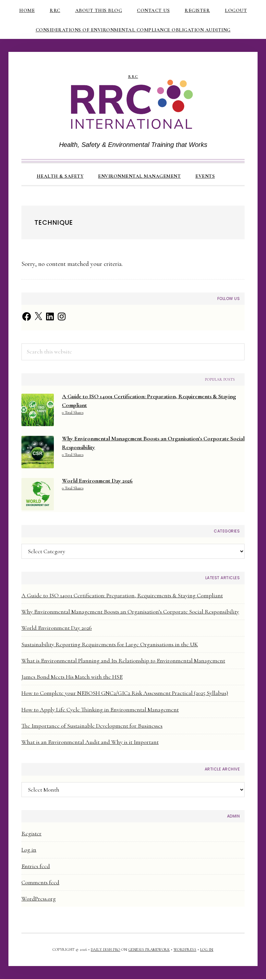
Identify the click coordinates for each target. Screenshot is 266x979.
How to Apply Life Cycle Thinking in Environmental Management (100, 709)
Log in (28, 849)
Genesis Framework (149, 949)
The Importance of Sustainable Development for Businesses (92, 725)
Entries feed (35, 866)
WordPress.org (38, 898)
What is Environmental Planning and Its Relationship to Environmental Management (123, 660)
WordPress (185, 949)
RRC (133, 77)
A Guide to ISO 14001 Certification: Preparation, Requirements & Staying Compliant (122, 595)
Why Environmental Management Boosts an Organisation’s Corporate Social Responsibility (130, 611)
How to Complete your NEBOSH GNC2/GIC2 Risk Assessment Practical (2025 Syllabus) (124, 693)
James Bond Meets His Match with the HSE (72, 676)
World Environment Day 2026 (56, 627)
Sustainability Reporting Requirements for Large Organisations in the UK (109, 644)
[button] (229, 170)
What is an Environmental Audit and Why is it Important (90, 742)
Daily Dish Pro (105, 949)
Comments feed (40, 882)
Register (31, 833)
